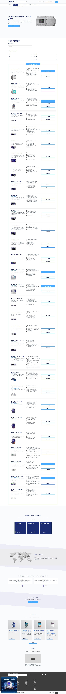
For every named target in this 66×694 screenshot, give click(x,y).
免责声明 (26, 681)
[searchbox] (20, 46)
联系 (56, 1)
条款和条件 (35, 687)
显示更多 (33, 642)
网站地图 (52, 692)
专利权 (17, 683)
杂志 (34, 681)
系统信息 (35, 682)
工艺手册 (35, 688)
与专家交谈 (13, 25)
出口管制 (26, 683)
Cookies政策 (26, 680)
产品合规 (26, 684)
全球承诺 (18, 682)
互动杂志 (35, 689)
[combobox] (20, 46)
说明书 (34, 684)
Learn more (48, 73)
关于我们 (18, 680)
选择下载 (12, 638)
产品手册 (35, 683)
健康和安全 (18, 684)
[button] (26, 2)
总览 (34, 680)
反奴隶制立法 (26, 682)
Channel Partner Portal (49, 1)
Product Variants (48, 71)
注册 (30, 674)
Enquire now (48, 76)
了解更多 (18, 532)
